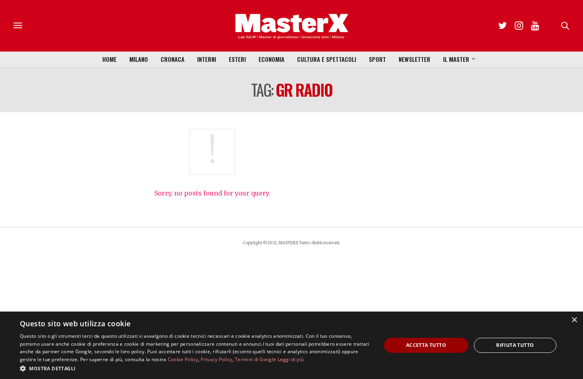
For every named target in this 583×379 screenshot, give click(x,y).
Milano (138, 59)
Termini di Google (255, 359)
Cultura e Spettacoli (326, 59)
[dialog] (291, 345)
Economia (271, 59)
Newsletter (414, 59)
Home (109, 59)
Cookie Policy (183, 359)
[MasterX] (291, 26)
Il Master (456, 59)
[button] (195, 368)
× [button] (574, 320)
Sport (377, 59)
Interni (206, 59)
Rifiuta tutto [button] (515, 345)
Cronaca (172, 59)
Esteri (237, 59)
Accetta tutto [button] (426, 345)
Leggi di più (291, 359)
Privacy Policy (216, 359)
